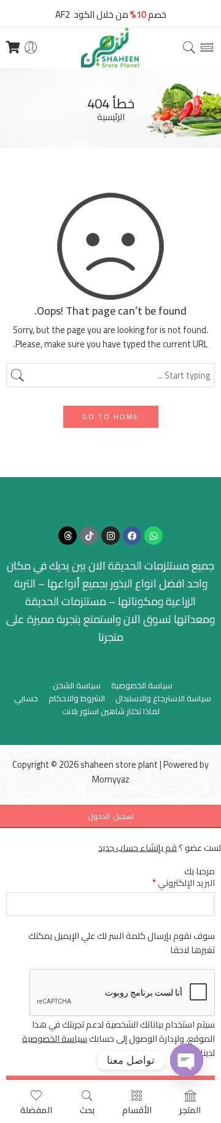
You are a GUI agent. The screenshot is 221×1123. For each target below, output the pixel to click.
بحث (87, 1109)
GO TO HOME (110, 416)
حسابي (26, 698)
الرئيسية (111, 117)
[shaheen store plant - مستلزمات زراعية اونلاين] (111, 48)
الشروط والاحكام (76, 698)
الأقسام (137, 1109)
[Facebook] (132, 535)
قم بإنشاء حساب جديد (137, 847)
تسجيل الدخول (111, 816)
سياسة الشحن (77, 685)
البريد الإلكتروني (183, 882)
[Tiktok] (89, 535)
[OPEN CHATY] (186, 1060)
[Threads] (67, 535)
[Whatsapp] (153, 535)
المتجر (190, 1109)
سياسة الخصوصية (142, 685)
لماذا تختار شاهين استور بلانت (111, 711)
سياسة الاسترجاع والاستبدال (163, 698)
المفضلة (36, 1109)
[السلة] (13, 47)
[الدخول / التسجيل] (31, 47)
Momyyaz (111, 779)
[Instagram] (110, 535)
